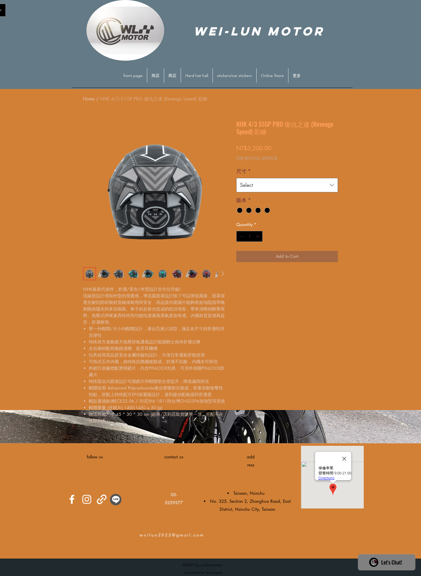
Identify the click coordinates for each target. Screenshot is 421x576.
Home (89, 99)
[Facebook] (72, 499)
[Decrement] (241, 236)
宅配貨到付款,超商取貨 (257, 158)
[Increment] (258, 236)
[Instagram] (87, 499)
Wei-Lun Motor (259, 31)
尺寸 (243, 171)
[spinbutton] (249, 236)
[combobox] (287, 185)
